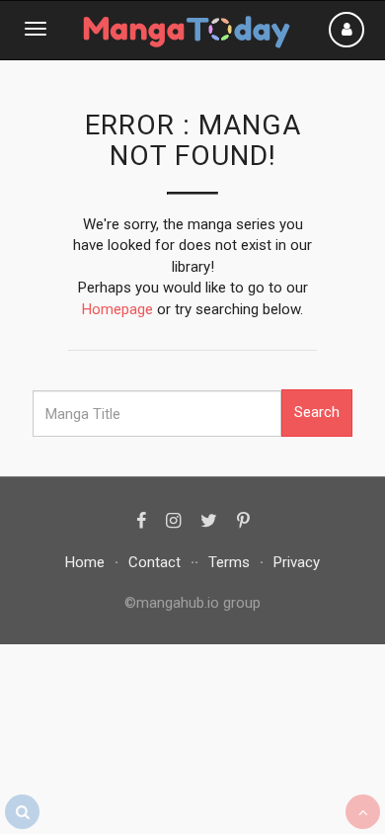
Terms (229, 562)
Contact (154, 562)
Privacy (296, 562)
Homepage (117, 309)
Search (317, 412)
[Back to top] (363, 811)
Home (85, 562)
